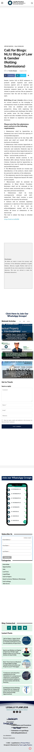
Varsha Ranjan (12, 70)
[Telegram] (25, 628)
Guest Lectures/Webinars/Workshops (16, 349)
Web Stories (6, 583)
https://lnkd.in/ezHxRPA (11, 219)
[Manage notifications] (30, 748)
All (20, 321)
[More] (28, 75)
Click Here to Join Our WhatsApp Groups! (17, 315)
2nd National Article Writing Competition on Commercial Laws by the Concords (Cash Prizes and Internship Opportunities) (11, 691)
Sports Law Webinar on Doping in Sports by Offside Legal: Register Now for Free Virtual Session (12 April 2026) (16, 355)
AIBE (24, 321)
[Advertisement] (17, 25)
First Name (6, 545)
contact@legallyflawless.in (19, 727)
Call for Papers (16, 331)
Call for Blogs (19, 46)
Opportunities (8, 46)
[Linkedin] (14, 628)
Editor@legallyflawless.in (19, 733)
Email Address (7, 539)
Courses (16, 368)
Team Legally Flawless (25, 745)
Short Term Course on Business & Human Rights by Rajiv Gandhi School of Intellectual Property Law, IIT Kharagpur (16, 374)
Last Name (6, 551)
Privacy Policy (25, 743)
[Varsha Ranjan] (5, 71)
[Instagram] (20, 628)
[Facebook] (9, 628)
